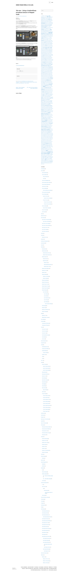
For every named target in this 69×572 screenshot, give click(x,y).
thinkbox (50, 144)
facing (45, 59)
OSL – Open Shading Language (47, 478)
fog (43, 62)
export (45, 58)
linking (43, 82)
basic (41, 31)
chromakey (48, 40)
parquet (51, 102)
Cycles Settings (46, 299)
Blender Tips (43, 307)
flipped (45, 61)
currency (51, 46)
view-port (52, 156)
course (52, 45)
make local (49, 83)
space (44, 136)
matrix (48, 85)
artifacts (48, 27)
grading (48, 69)
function (49, 63)
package (47, 101)
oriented (50, 100)
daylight (46, 48)
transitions (50, 147)
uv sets (50, 154)
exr (49, 58)
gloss (41, 68)
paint (51, 101)
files (46, 60)
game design (46, 64)
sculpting (49, 126)
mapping (46, 84)
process (44, 110)
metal (48, 87)
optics (46, 99)
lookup (42, 83)
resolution (50, 122)
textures (44, 144)
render (46, 120)
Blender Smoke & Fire (47, 266)
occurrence (47, 98)
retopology (47, 123)
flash (41, 61)
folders (46, 62)
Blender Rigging (44, 305)
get (52, 66)
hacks (47, 70)
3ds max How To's (44, 186)
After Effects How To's (45, 227)
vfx (47, 156)
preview (47, 109)
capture (41, 39)
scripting (45, 126)
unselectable (51, 153)
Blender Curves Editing (46, 276)
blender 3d (43, 34)
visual (49, 157)
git (42, 67)
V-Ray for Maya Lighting (46, 401)
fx (43, 64)
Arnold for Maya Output (46, 368)
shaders (45, 129)
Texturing (46, 144)
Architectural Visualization (48, 25)
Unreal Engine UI (44, 534)
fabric (43, 59)
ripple (43, 124)
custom (43, 47)
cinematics (50, 40)
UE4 (47, 150)
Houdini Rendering (44, 350)
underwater (42, 152)
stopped (50, 138)
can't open (49, 38)
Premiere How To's (44, 440)
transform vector (47, 147)
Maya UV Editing (45, 389)
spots (49, 137)
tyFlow (44, 178)
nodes (43, 95)
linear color (49, 81)
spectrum (51, 136)
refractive (42, 119)
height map (46, 71)
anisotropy (52, 23)
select (45, 127)
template (42, 143)
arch (48, 24)
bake (50, 30)
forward (49, 62)
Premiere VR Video (44, 452)
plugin (45, 107)
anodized (42, 24)
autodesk (42, 29)
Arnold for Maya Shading (46, 370)
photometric (49, 104)
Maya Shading (44, 385)
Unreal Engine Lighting (46, 540)
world (46, 162)
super (46, 140)
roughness (48, 124)
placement (48, 106)
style (44, 139)
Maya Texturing (44, 387)
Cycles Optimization (46, 297)
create (44, 46)
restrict (41, 123)
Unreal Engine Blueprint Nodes (47, 516)
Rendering (44, 121)
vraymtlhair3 (45, 160)
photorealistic (42, 105)
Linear (47, 81)
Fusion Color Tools (44, 329)
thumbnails (42, 145)
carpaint (44, 39)
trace (50, 146)
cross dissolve (48, 46)
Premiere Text (44, 446)
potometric (50, 108)
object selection (44, 98)
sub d (48, 139)
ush (46, 154)
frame (51, 62)
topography (47, 146)
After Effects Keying (45, 229)
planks (50, 106)
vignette (45, 157)
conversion (42, 45)
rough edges (45, 124)
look (51, 82)
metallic (50, 87)
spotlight (47, 137)
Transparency (45, 148)
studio (43, 139)
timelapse (47, 145)
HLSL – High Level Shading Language (48, 475)
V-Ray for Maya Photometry (47, 405)
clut (51, 41)
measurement (51, 86)
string (41, 139)
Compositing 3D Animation (45, 323)
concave (41, 44)
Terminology (42, 499)
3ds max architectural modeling (47, 190)
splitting (46, 137)
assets (51, 27)
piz (45, 106)
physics (51, 105)
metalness (42, 88)
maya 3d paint (47, 86)
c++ (48, 37)
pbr (43, 104)
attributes (47, 28)
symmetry (50, 141)
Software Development (44, 482)
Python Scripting (44, 114)
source (52, 135)
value (41, 155)
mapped (44, 84)
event (49, 57)
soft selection (44, 135)
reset (47, 122)
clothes (47, 41)
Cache (50, 37)
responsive (52, 122)
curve (41, 47)
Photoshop (46, 105)
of (48, 98)
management (52, 83)
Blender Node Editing (45, 280)
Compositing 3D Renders (45, 325)
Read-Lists (42, 460)
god (45, 68)
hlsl (50, 71)
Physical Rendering (44, 471)
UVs (48, 154)
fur (51, 63)
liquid (44, 82)
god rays (47, 68)
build (43, 37)
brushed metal (50, 36)
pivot (44, 106)
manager (42, 84)
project (46, 111)
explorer (43, 58)
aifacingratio (42, 21)
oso (42, 101)
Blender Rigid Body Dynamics (48, 264)
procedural (42, 110)
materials (46, 85)
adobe (49, 19)
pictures (43, 106)
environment (42, 57)
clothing (49, 41)
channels (50, 39)
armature (42, 27)
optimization (46, 100)
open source (42, 99)
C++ (42, 484)
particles (45, 103)
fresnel (45, 63)
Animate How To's (44, 237)
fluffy (51, 61)
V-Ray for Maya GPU (45, 397)
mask (48, 84)
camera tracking (46, 38)
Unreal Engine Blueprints (45, 514)
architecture (42, 26)
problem (49, 109)
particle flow (42, 103)
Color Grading (43, 319)
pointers (48, 107)
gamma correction (43, 66)
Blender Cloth (46, 262)
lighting (48, 80)
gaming (50, 65)
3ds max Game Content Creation (46, 182)
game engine (47, 65)
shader (42, 129)
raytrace (42, 116)
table (44, 142)
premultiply (45, 109)
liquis (46, 82)
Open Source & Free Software (44, 568)
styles (45, 139)
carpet (45, 39)
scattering (46, 125)
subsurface (43, 140)
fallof (52, 59)
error (46, 57)
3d (49, 15)
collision (43, 42)
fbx (43, 60)
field (44, 60)
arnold (45, 27)
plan (49, 106)
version (49, 155)
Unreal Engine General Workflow (46, 520)
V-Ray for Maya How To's (46, 399)
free (43, 63)
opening (52, 98)
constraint (45, 44)
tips (50, 145)
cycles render (49, 47)
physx (41, 106)
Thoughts (42, 503)
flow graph (50, 61)
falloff (41, 60)
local (49, 82)
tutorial (48, 149)
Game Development (44, 340)
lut (47, 83)
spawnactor (48, 136)
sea (51, 126)
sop (48, 135)
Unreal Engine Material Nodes (48, 544)
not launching (45, 97)
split (44, 137)
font (47, 62)
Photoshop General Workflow (46, 428)
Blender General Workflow (45, 268)
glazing (52, 67)
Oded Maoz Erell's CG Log (24, 5)
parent (50, 102)
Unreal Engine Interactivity (45, 524)
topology (49, 146)
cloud (50, 41)
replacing (45, 122)
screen (49, 125)
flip (42, 61)
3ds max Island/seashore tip (20, 65)
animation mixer (47, 23)
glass (50, 67)
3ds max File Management (45, 180)
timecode (45, 145)
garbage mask (46, 66)
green (50, 69)
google (48, 68)
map (43, 84)
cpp (42, 46)
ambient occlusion (49, 21)
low (45, 83)
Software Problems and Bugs (45, 497)
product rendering (51, 110)
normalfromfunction (43, 96)
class (43, 41)
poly (49, 107)
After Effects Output (45, 231)
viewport (43, 157)
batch (44, 31)
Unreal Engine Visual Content (46, 536)
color (45, 42)
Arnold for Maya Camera (46, 366)
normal (51, 95)
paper (46, 102)
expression (47, 58)
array (46, 27)
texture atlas (50, 143)
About (42, 213)
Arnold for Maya (44, 364)
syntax (51, 141)
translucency (42, 148)
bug (42, 37)
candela (51, 38)
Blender (50, 33)
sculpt (47, 126)
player (44, 107)
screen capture (51, 125)
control (51, 44)
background (46, 30)
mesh (46, 87)
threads (51, 144)
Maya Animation (44, 372)
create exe (46, 46)
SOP (42, 356)
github (44, 67)
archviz (46, 26)
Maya (44, 86)
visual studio (42, 158)
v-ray (51, 154)
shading (48, 129)
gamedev (49, 64)
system (42, 142)
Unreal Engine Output (45, 526)
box (41, 36)
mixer (49, 88)
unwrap (42, 154)
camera (42, 38)
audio (48, 28)
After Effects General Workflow (46, 225)
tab (43, 142)
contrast (50, 44)
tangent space (48, 142)
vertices (45, 156)
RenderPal (50, 121)
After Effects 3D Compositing (46, 219)
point (47, 107)
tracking (42, 147)
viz (44, 158)
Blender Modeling (44, 274)
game (44, 64)
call (51, 37)
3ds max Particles (45, 176)
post (44, 108)
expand (41, 58)
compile (45, 43)
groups (43, 70)
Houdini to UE (44, 354)
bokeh (45, 35)
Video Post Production (29, 568)
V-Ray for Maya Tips (45, 411)
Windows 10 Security (46, 562)
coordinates (46, 45)
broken (44, 36)
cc (48, 39)
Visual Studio (44, 495)
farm (42, 60)
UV (47, 154)
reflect (41, 118)
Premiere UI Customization (45, 450)
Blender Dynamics (44, 256)
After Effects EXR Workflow (47, 221)
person (46, 104)
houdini (43, 72)
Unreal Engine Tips (44, 532)
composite (48, 43)
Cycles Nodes (46, 295)
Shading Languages (44, 473)
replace (43, 122)
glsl (44, 68)
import (42, 73)
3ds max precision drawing (45, 192)
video (49, 156)
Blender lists (43, 272)
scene (47, 125)
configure (43, 44)
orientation (48, 100)
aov (43, 24)
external (51, 58)
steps (48, 138)
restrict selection (44, 123)
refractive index (45, 119)
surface (42, 141)
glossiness (43, 68)
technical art (51, 142)
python (49, 112)
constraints (48, 44)
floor (47, 61)
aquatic (47, 24)
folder (44, 62)
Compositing (50, 43)
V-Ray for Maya (44, 393)
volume (46, 158)
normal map (46, 96)
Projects (42, 454)
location (50, 82)
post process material (47, 108)
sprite (50, 137)
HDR (50, 70)
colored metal (48, 42)
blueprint (48, 34)
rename (42, 120)
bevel (47, 31)
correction (50, 45)
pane (43, 102)
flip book (43, 61)
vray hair (51, 159)
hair (48, 70)
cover (41, 46)
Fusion (42, 64)
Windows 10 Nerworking (46, 560)
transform (44, 147)
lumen (46, 83)
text (45, 143)
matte (50, 85)
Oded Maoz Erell (24, 16)
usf (45, 154)
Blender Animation (44, 250)
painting (42, 102)
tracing (52, 146)
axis (49, 29)
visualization (51, 157)
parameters (48, 102)
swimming (46, 141)
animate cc (48, 22)
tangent (46, 142)
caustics (47, 39)
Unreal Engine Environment (46, 538)
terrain (43, 143)
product (46, 110)
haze (49, 70)
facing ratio (47, 59)
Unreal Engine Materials (46, 542)
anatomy (42, 22)
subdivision (50, 139)
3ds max (49, 16)
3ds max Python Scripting (46, 207)
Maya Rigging (44, 383)
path (49, 103)
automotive (48, 29)
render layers (48, 121)
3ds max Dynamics (44, 174)
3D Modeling (43, 168)
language (51, 77)
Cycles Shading (46, 301)
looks (41, 83)
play (41, 107)
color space (43, 43)
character (42, 40)
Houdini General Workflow (45, 348)
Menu (52, 2)
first (51, 60)
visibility (47, 157)
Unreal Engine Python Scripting (46, 528)
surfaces (44, 141)
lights (45, 81)
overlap (46, 101)
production (48, 110)
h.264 (45, 70)
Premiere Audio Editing (45, 438)
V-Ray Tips (43, 480)
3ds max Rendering (44, 194)
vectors (46, 155)
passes (48, 103)
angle (44, 22)
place (46, 106)
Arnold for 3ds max (45, 196)
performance (45, 104)
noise (45, 95)
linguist (42, 82)
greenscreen (52, 69)
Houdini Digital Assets (45, 346)
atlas (52, 27)
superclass (48, 140)
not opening (47, 97)
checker (44, 40)
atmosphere (42, 28)
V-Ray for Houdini (45, 352)
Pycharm (43, 458)
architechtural (50, 24)
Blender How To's (44, 270)
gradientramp (46, 69)
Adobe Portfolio (43, 215)
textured (42, 144)
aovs (44, 24)
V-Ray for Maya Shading (46, 409)
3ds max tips (43, 211)
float (46, 61)
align (43, 21)
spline (43, 137)
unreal (48, 152)
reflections (46, 118)
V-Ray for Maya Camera (46, 395)
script (42, 126)
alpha (47, 21)
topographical (45, 146)
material (50, 84)
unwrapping (44, 154)
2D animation (47, 15)
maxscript (42, 86)
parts (46, 103)
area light (50, 26)
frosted (47, 63)
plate (51, 106)
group (41, 70)
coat (52, 41)
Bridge (43, 36)
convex (43, 45)
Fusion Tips (43, 338)
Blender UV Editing (44, 311)
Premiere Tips (44, 448)
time (43, 145)
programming (42, 111)
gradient (44, 69)
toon (43, 146)
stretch (52, 138)
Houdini (42, 344)
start (44, 138)
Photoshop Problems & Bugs (46, 432)
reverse (48, 123)
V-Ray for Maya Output (46, 403)
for (48, 62)
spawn (46, 136)
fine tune (48, 60)
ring (42, 124)
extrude (42, 59)
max (51, 85)
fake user (51, 59)
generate (49, 66)
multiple (43, 91)
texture (47, 143)
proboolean (51, 109)
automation (45, 29)
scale (43, 125)
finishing (50, 60)
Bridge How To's (44, 315)
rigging (51, 123)
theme (48, 144)
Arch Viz (48, 26)
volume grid (48, 158)
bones (47, 35)
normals (49, 96)
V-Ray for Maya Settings (46, 407)
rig (49, 123)
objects (42, 98)
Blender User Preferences (45, 309)
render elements (49, 120)
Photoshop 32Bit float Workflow (46, 426)
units (45, 152)
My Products (42, 415)
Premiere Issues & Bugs (45, 442)
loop (44, 83)
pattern (42, 104)
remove (52, 119)
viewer (41, 157)
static (46, 138)
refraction (49, 118)
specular (42, 137)
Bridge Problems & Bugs (45, 317)
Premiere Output (44, 444)
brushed (48, 36)
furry (52, 63)
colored (46, 42)
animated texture (51, 22)
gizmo (48, 67)
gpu (42, 69)
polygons (51, 107)
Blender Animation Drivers (46, 252)
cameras (44, 38)
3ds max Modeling (44, 188)
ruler (50, 124)
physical (49, 105)
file (45, 60)
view (50, 156)
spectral (50, 136)
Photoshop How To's (45, 430)
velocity (48, 155)
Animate (46, 22)
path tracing (51, 103)
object (52, 97)
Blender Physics (45, 260)
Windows (51, 161)
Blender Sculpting (45, 278)
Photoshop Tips (44, 434)
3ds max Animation (44, 172)
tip (49, 145)
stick (49, 138)
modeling (42, 89)
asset (49, 27)
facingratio (49, 59)
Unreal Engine (47, 153)
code (41, 42)
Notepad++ (42, 97)
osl (41, 101)
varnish (43, 155)
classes (44, 41)
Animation (43, 23)
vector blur (45, 155)
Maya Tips (43, 391)
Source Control (42, 136)
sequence (42, 128)
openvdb (45, 99)
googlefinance (50, 68)
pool (41, 108)
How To (42, 360)
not (50, 96)
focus (41, 62)
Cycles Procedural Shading (48, 303)
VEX (42, 358)
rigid (41, 124)
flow (48, 61)
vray (45, 159)
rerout (46, 122)
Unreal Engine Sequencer (45, 530)
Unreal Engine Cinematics (45, 518)
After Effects (50, 20)
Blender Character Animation (47, 254)
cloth (46, 41)
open (50, 98)
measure (49, 86)
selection (47, 127)
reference (49, 117)
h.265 (46, 70)
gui (44, 70)
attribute (45, 28)
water (51, 160)
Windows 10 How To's (46, 558)
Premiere (42, 109)
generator (51, 66)
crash (43, 46)
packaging (49, 101)
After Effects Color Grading (45, 223)
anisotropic (50, 23)
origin (51, 100)
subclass (47, 139)
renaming (44, 120)
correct (48, 45)
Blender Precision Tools (45, 284)
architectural (43, 25)
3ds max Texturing (44, 209)
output (44, 101)
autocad (50, 28)
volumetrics (42, 159)
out (43, 101)
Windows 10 (43, 556)
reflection (43, 118)
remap (48, 119)
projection (50, 111)
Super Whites (50, 140)
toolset (41, 146)
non (46, 95)
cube (50, 46)
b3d (51, 29)
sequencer (45, 128)
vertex (43, 156)
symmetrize (48, 141)
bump (45, 37)
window (49, 161)
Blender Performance (45, 282)
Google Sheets (43, 342)
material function (42, 85)
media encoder (43, 413)
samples (42, 125)
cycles (46, 47)
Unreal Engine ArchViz (45, 512)
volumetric (50, 158)
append (45, 24)
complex (46, 43)
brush (46, 36)
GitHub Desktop (46, 67)
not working (50, 97)
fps (50, 62)
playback (43, 107)
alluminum (46, 21)
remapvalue (50, 119)
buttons (46, 37)
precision (52, 108)
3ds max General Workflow (45, 184)
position (42, 108)
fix (52, 60)
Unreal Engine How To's (45, 522)
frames (42, 63)
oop (49, 98)
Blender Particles (45, 258)
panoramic (45, 102)
